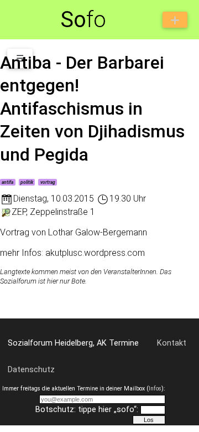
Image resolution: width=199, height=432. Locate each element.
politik (26, 182)
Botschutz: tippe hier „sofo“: (86, 409)
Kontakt (171, 343)
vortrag (47, 182)
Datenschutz (31, 369)
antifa (7, 182)
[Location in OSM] (6, 212)
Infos (155, 388)
